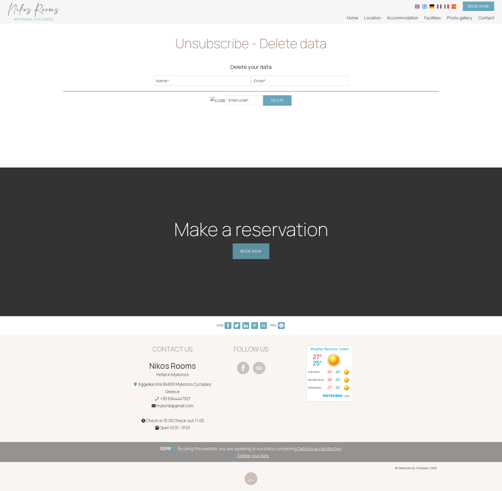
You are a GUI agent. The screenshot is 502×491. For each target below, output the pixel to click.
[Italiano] (446, 6)
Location (372, 18)
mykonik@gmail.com (174, 406)
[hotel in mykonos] (34, 11)
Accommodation (402, 18)
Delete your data (253, 456)
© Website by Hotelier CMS (416, 468)
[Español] (454, 6)
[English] (417, 6)
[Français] (439, 6)
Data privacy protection (319, 448)
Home (352, 18)
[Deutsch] (432, 6)
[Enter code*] (244, 101)
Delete (277, 100)
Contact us (172, 349)
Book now (478, 6)
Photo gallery (459, 18)
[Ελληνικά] (424, 6)
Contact (486, 18)
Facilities (432, 18)
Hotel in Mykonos (173, 374)
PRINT (273, 325)
